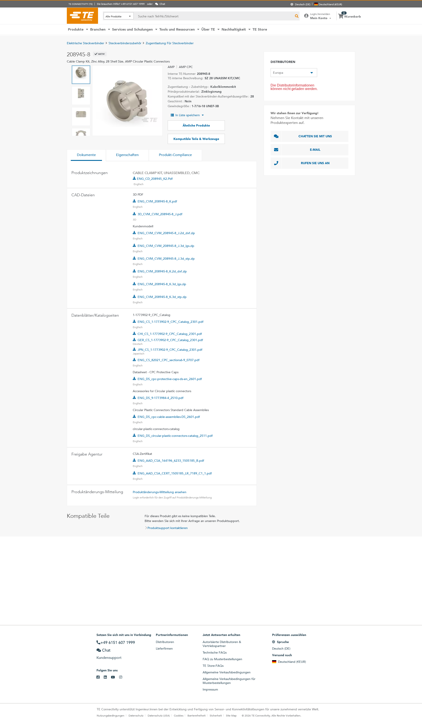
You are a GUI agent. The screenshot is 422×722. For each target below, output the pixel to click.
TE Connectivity (82, 15)
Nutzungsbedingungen (110, 715)
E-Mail (315, 150)
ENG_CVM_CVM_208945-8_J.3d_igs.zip (166, 246)
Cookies (178, 715)
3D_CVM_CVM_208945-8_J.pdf (160, 214)
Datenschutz (136, 715)
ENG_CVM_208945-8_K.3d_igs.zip (162, 284)
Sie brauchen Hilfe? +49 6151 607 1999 (121, 4)
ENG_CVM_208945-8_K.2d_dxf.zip (162, 271)
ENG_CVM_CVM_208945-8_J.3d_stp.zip (166, 259)
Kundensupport (109, 657)
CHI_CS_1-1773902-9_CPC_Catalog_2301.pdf (170, 334)
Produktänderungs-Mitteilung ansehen (159, 492)
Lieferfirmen (164, 648)
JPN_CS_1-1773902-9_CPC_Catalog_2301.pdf (170, 350)
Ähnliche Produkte (196, 125)
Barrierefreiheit (196, 715)
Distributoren (165, 642)
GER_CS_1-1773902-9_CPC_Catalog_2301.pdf (170, 340)
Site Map (231, 715)
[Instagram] (122, 677)
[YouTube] (115, 677)
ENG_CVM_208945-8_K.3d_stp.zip (162, 297)
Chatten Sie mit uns (315, 136)
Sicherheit (216, 715)
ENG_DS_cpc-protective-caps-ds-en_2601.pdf (170, 379)
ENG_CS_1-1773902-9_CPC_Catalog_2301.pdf (171, 322)
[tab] (86, 155)
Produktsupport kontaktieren (167, 528)
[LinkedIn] (107, 677)
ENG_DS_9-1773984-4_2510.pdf (161, 398)
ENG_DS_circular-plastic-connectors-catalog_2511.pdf (175, 436)
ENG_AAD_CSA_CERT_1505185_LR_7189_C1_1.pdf (175, 473)
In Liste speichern (188, 115)
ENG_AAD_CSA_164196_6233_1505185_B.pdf (171, 461)
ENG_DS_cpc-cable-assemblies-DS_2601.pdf (169, 417)
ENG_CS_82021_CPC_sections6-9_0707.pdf (169, 360)
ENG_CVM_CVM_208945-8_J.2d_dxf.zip (166, 233)
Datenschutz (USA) (159, 715)
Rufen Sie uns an (315, 163)
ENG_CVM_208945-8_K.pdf (157, 201)
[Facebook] (100, 677)
